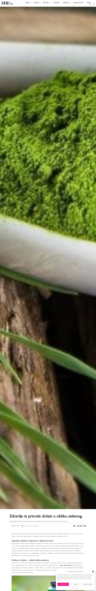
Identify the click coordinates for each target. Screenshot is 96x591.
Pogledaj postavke (88, 584)
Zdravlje (56, 2)
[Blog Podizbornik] (91, 2)
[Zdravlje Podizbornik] (60, 2)
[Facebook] (74, 526)
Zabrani (75, 584)
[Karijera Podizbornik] (70, 2)
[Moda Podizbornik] (30, 2)
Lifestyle (46, 2)
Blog (88, 2)
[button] (93, 571)
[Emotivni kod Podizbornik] (84, 2)
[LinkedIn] (78, 526)
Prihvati (63, 584)
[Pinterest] (83, 526)
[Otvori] (93, 4)
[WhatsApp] (81, 526)
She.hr (30, 526)
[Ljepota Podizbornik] (40, 2)
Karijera (66, 2)
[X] (76, 526)
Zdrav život (15, 526)
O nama (73, 588)
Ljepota (36, 2)
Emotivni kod (78, 2)
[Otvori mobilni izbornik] (90, 4)
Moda (27, 2)
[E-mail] (85, 526)
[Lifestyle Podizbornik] (50, 2)
